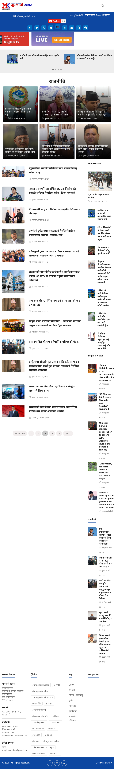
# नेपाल (35, 741)
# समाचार (52, 728)
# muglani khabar (40, 684)
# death (36, 734)
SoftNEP (107, 762)
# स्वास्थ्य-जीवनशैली (40, 716)
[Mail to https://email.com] (71, 27)
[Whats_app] (64, 27)
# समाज (49, 703)
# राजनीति (36, 703)
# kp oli (48, 734)
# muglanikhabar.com (42, 697)
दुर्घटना (72, 689)
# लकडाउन (55, 753)
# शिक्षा (56, 716)
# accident (55, 722)
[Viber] (57, 26)
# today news (39, 722)
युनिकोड (72, 705)
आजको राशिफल (72, 718)
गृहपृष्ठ (71, 684)
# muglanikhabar (40, 691)
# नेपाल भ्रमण (38, 728)
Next (68, 433)
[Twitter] (36, 27)
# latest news (39, 753)
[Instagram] (43, 27)
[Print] (78, 27)
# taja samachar (51, 741)
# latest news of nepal (43, 747)
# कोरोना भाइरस (39, 709)
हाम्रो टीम (73, 711)
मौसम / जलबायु (76, 695)
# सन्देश (57, 684)
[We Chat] (85, 27)
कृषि (71, 700)
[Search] (103, 5)
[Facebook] (29, 27)
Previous (20, 433)
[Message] (50, 27)
